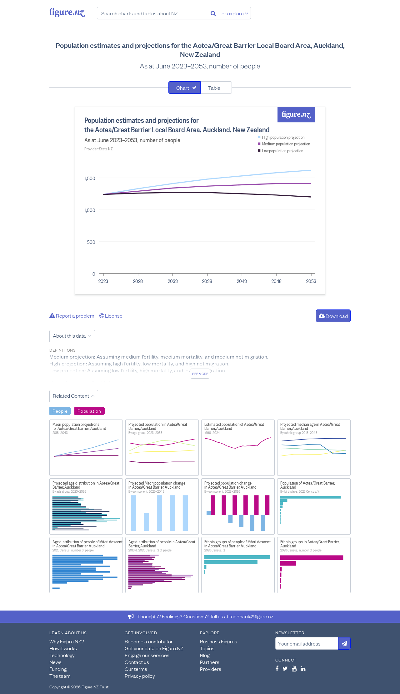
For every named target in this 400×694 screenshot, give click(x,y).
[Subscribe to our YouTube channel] (294, 668)
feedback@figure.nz (251, 616)
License (113, 315)
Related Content (71, 395)
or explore (233, 13)
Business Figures (218, 641)
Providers (210, 668)
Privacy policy (140, 675)
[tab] (184, 87)
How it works (63, 648)
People (60, 410)
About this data (69, 335)
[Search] (213, 13)
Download (336, 315)
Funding (58, 668)
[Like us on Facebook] (276, 668)
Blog (204, 654)
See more (200, 373)
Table (214, 87)
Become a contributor (149, 641)
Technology (62, 654)
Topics (207, 648)
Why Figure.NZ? (66, 641)
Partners (209, 661)
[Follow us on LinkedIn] (303, 668)
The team (60, 675)
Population (89, 410)
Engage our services (147, 654)
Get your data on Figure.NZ (154, 648)
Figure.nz (67, 12)
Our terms (136, 668)
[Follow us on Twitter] (285, 668)
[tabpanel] (200, 200)
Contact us (137, 661)
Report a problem (74, 315)
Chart (182, 87)
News (55, 661)
